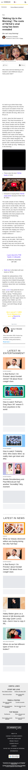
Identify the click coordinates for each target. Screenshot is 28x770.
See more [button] (14, 324)
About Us (14, 733)
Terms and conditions (14, 738)
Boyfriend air (7, 714)
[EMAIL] (12, 331)
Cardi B (8, 290)
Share (6, 65)
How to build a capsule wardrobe (7, 718)
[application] (14, 157)
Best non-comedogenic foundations (7, 707)
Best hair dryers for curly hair (20, 707)
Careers (14, 746)
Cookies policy (14, 743)
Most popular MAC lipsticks (20, 695)
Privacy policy (14, 741)
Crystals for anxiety (20, 702)
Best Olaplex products (7, 691)
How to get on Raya (7, 694)
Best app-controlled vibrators (7, 703)
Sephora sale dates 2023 (20, 691)
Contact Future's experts (14, 736)
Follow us (23, 65)
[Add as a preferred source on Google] (14, 756)
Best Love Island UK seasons (20, 718)
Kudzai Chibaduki (13, 36)
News (3, 14)
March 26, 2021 (16, 317)
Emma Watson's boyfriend (17, 7)
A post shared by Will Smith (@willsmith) (14, 256)
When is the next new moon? (20, 715)
